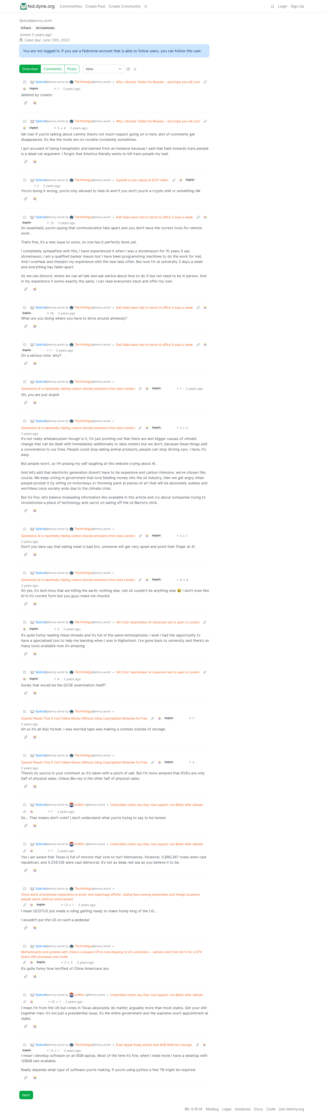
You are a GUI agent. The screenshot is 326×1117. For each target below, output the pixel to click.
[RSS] (135, 69)
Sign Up (297, 6)
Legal (226, 1109)
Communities (71, 6)
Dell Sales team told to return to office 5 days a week (154, 217)
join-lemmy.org (291, 1109)
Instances (243, 1109)
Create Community (125, 6)
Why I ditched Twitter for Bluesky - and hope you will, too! (158, 82)
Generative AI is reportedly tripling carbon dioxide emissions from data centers (78, 388)
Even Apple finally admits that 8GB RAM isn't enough (154, 1045)
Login (282, 6)
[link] (24, 88)
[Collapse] (24, 81)
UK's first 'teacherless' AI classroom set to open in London (157, 622)
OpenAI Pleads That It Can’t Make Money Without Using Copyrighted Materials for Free (84, 718)
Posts (72, 69)
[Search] (272, 6)
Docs (258, 1109)
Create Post (95, 6)
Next (26, 1095)
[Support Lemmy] (145, 6)
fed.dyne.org (41, 6)
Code (270, 1109)
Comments (52, 69)
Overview (30, 69)
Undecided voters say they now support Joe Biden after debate (156, 805)
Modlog (212, 1109)
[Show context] (205, 81)
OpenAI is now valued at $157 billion (142, 180)
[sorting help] (128, 69)
